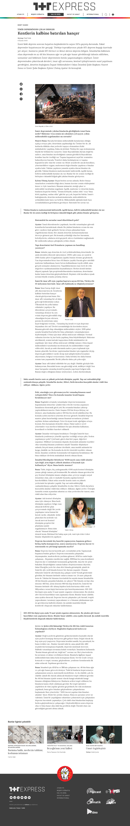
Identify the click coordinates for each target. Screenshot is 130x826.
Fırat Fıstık (27, 38)
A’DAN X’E (60, 788)
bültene (27, 805)
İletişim (18, 808)
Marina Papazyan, (52, 752)
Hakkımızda (12, 808)
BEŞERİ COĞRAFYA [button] (37, 14)
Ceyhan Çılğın (12, 757)
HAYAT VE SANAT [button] (73, 14)
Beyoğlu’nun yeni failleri (59, 748)
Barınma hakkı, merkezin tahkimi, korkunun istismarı (25, 752)
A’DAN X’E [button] (20, 14)
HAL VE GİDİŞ (61, 793)
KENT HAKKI (23, 25)
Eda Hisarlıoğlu (61, 752)
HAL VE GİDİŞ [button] (55, 14)
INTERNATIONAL (93, 14)
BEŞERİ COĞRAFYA (63, 790)
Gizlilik (23, 808)
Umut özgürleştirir (96, 748)
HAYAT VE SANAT (63, 795)
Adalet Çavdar (95, 752)
